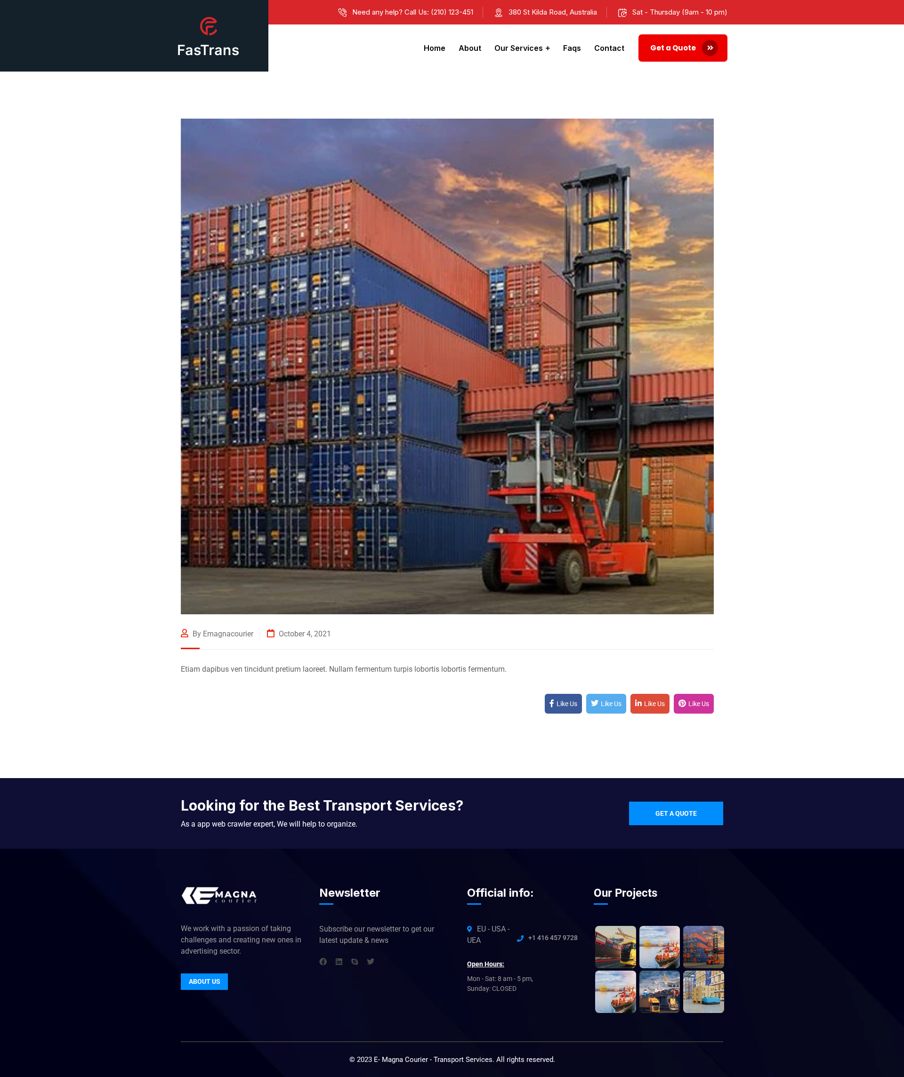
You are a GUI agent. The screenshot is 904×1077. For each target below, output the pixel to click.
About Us (204, 981)
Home (434, 48)
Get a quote (676, 813)
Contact (609, 48)
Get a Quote (673, 48)
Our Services (518, 48)
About (470, 48)
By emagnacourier (222, 633)
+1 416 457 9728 (553, 937)
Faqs (572, 48)
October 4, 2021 (304, 633)
